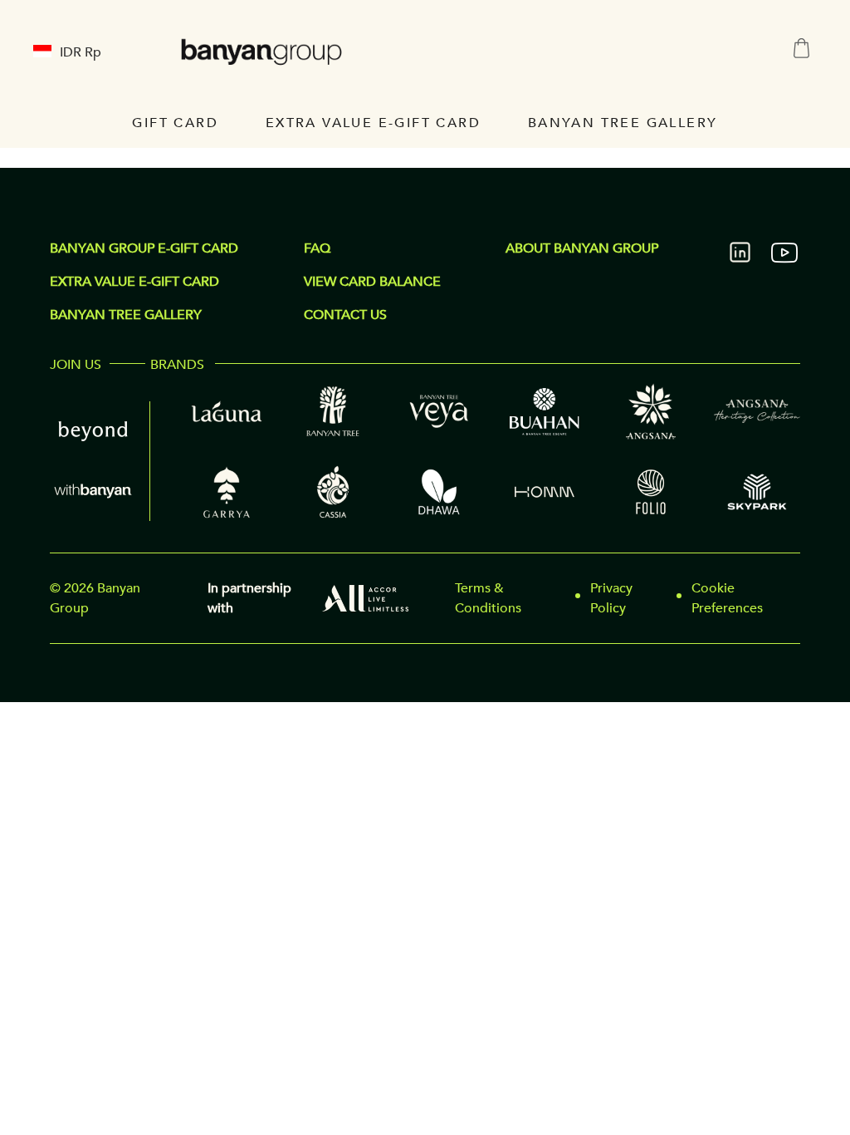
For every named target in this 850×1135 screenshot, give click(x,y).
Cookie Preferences (727, 598)
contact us (345, 315)
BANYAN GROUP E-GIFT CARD (144, 248)
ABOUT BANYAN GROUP (582, 248)
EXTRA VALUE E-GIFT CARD (134, 282)
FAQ (317, 248)
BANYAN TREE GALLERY (126, 315)
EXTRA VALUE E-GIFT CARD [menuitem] (373, 123)
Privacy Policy (611, 598)
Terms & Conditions (488, 598)
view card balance (372, 282)
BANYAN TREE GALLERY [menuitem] (623, 123)
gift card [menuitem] (175, 123)
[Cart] (801, 48)
